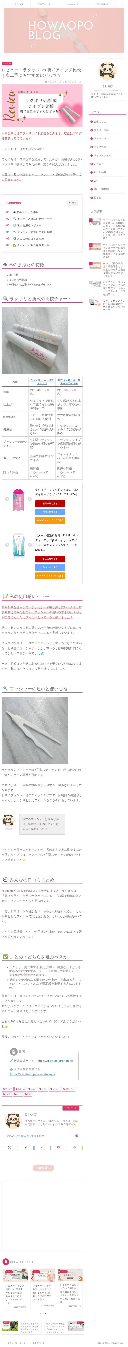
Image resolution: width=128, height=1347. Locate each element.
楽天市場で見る (50, 503)
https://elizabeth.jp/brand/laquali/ (32, 1074)
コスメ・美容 (101, 130)
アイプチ (8, 1089)
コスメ (33, 1089)
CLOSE (72, 203)
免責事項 (37, 1343)
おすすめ (21, 1089)
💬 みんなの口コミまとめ (28, 238)
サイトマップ (17, 4)
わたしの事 (100, 172)
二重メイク (69, 1089)
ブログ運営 (100, 147)
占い (96, 180)
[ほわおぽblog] (64, 52)
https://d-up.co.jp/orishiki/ (55, 1060)
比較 (29, 1094)
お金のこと (100, 121)
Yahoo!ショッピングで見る (50, 520)
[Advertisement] (43, 1216)
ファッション (101, 138)
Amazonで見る (50, 512)
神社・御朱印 (101, 189)
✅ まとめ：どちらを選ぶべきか (32, 245)
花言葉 (97, 197)
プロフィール (44, 4)
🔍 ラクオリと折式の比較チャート (34, 218)
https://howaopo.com (30, 1135)
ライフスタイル (102, 155)
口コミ (18, 1094)
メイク (44, 1089)
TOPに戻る (43, 1167)
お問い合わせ (101, 4)
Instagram (73, 4)
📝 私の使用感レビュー (27, 225)
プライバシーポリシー (18, 1343)
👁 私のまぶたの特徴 (25, 212)
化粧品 (7, 1094)
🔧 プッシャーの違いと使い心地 (32, 231)
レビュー (7, 64)
